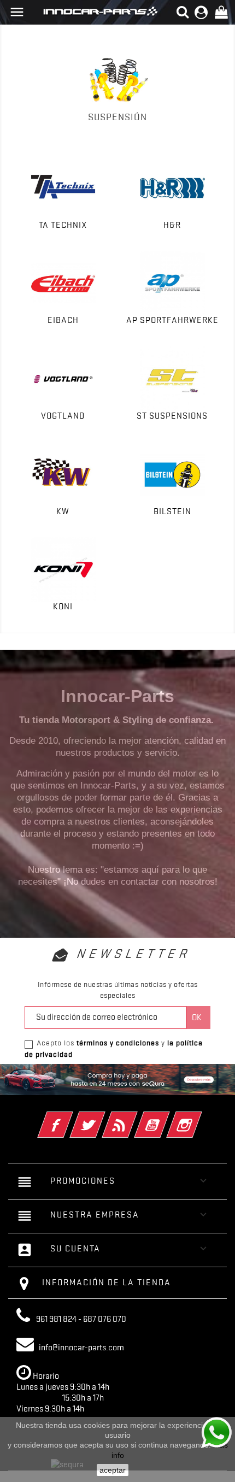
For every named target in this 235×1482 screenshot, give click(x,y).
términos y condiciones (118, 1042)
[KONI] (62, 569)
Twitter (102, 1117)
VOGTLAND (63, 416)
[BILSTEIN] (172, 474)
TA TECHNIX (63, 225)
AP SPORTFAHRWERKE (172, 320)
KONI (63, 606)
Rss (135, 1117)
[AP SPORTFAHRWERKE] (172, 283)
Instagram (199, 1117)
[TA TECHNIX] (62, 188)
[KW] (62, 474)
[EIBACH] (62, 283)
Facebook (70, 1117)
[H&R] (172, 188)
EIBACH (63, 320)
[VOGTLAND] (62, 378)
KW (62, 511)
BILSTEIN (172, 511)
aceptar (112, 1470)
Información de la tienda (106, 1282)
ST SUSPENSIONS (172, 416)
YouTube (167, 1117)
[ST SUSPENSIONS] (172, 378)
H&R (172, 225)
